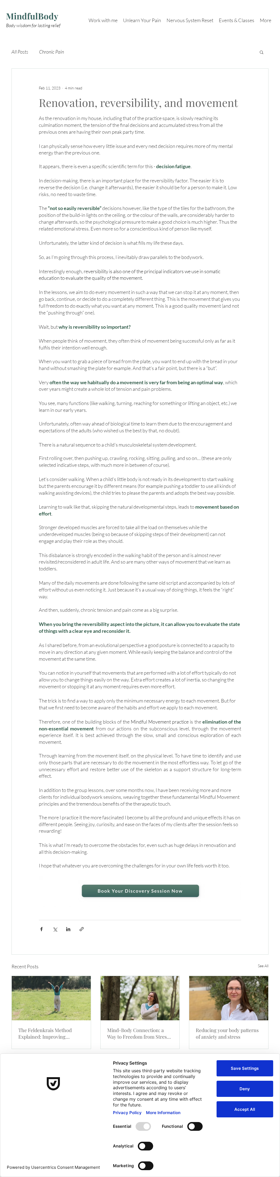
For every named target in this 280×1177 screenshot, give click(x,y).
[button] (261, 52)
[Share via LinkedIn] (68, 929)
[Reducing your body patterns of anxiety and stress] (228, 998)
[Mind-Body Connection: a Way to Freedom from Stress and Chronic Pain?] (140, 998)
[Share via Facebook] (41, 929)
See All (263, 965)
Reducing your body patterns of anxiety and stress (227, 1033)
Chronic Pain (51, 52)
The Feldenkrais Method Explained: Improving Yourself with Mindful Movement (45, 1033)
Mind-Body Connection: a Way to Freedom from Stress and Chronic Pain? (138, 1033)
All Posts (19, 52)
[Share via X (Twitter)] (54, 929)
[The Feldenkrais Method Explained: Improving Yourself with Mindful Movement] (51, 998)
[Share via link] (81, 929)
